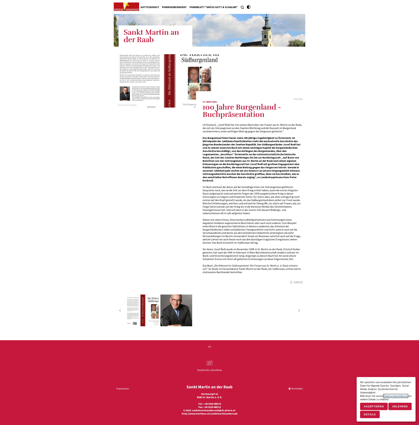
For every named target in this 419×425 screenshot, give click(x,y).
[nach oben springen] (209, 347)
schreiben (209, 370)
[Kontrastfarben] (248, 7)
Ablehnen (400, 406)
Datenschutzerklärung (396, 396)
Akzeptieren (374, 406)
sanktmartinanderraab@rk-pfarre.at (214, 410)
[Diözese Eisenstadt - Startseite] (126, 7)
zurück (298, 282)
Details (370, 414)
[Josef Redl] (143, 310)
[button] (120, 310)
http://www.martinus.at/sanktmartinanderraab (209, 413)
